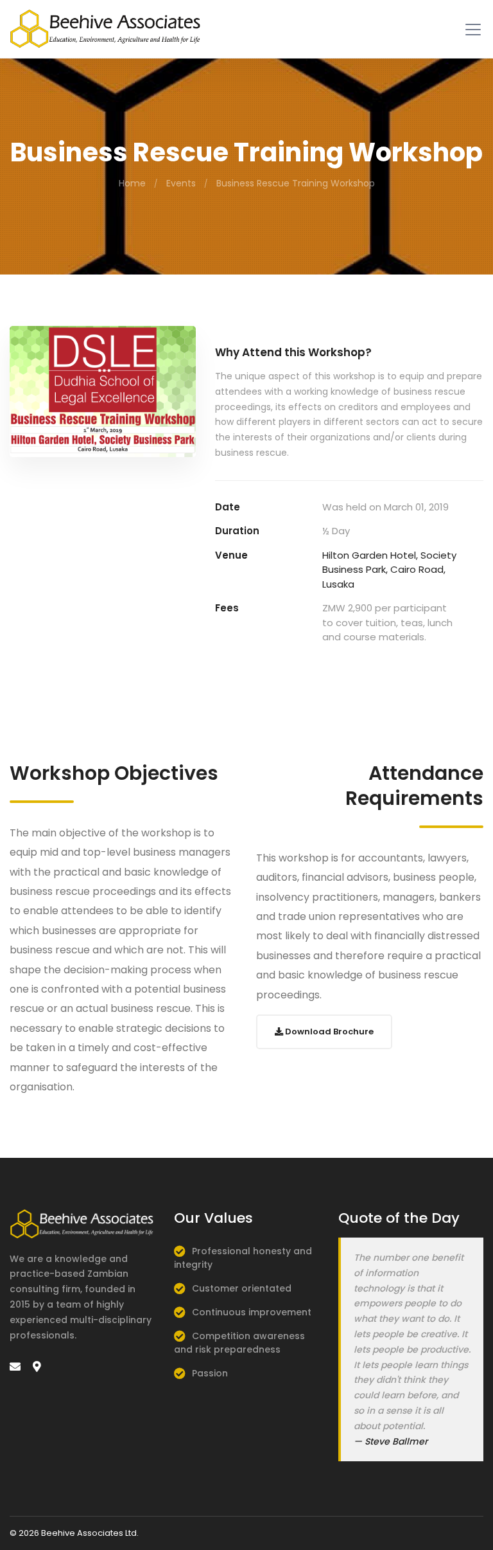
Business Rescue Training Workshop (295, 183)
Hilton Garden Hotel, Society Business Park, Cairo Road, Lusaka (389, 569)
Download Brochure (328, 1031)
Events (181, 183)
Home (132, 183)
